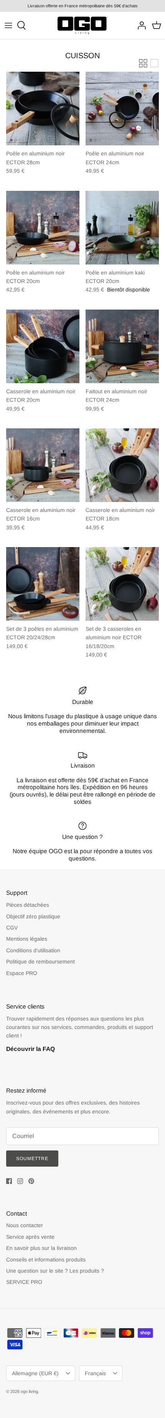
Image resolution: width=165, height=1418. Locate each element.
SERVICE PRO (24, 1282)
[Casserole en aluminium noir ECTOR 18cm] (122, 465)
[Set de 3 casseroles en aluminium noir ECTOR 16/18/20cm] (122, 584)
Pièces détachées (27, 905)
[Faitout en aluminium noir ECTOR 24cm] (122, 346)
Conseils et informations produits (46, 1259)
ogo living (29, 1391)
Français (95, 1373)
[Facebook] (9, 1181)
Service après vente (30, 1237)
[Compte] (139, 25)
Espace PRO (21, 973)
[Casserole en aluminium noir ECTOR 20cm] (42, 346)
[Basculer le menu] (8, 25)
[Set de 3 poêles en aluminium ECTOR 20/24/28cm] (42, 584)
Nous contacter (24, 1225)
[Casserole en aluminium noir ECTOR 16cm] (42, 465)
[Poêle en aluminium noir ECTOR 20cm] (42, 227)
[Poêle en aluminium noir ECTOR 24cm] (122, 108)
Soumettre (32, 1158)
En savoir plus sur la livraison (41, 1248)
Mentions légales (26, 939)
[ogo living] (82, 25)
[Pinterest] (31, 1181)
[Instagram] (20, 1181)
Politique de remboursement (40, 961)
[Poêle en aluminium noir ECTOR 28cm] (42, 108)
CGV (12, 928)
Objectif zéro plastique (33, 916)
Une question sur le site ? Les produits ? (55, 1271)
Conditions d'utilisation (33, 950)
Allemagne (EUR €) (35, 1373)
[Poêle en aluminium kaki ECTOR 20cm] (122, 227)
